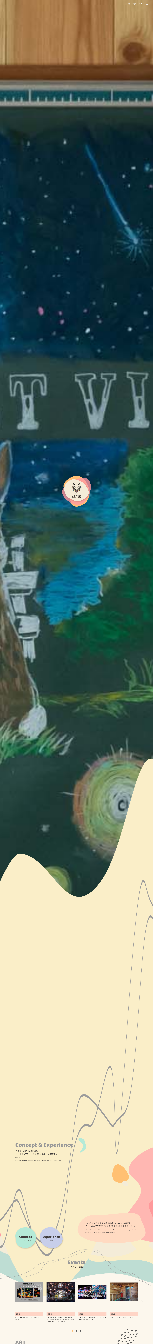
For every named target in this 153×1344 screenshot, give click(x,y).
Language (135, 3)
